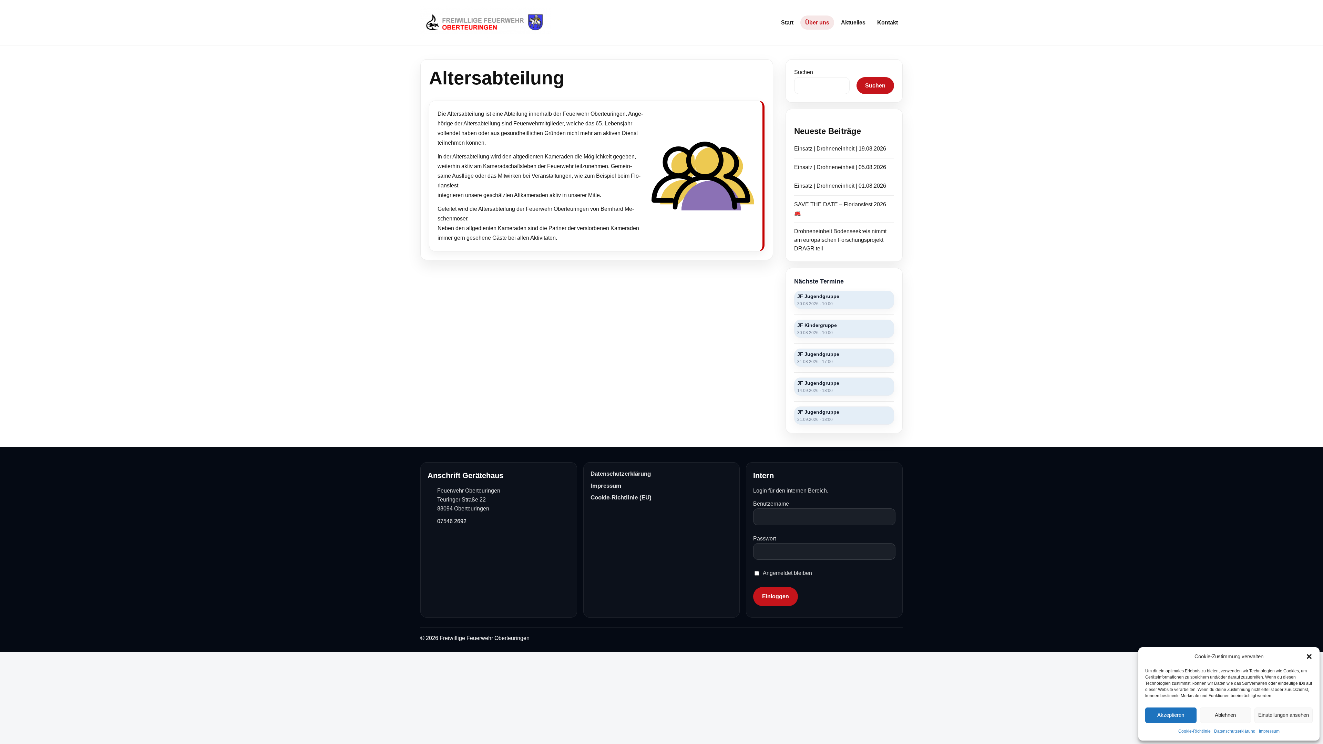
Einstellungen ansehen (1283, 715)
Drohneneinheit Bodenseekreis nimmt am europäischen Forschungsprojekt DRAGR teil (840, 239)
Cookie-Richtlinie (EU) (621, 497)
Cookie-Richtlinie (1194, 731)
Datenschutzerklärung (1234, 731)
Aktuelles (853, 22)
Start (787, 22)
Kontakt (887, 22)
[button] (1309, 656)
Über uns (817, 22)
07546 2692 (451, 521)
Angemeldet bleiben (787, 573)
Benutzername (771, 504)
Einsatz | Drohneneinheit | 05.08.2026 (840, 167)
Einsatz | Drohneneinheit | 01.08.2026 (840, 186)
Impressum (1269, 731)
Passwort (764, 538)
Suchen (803, 72)
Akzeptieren (1170, 715)
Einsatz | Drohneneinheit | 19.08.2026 (840, 149)
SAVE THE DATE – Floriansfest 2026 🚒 (840, 209)
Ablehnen (1225, 715)
